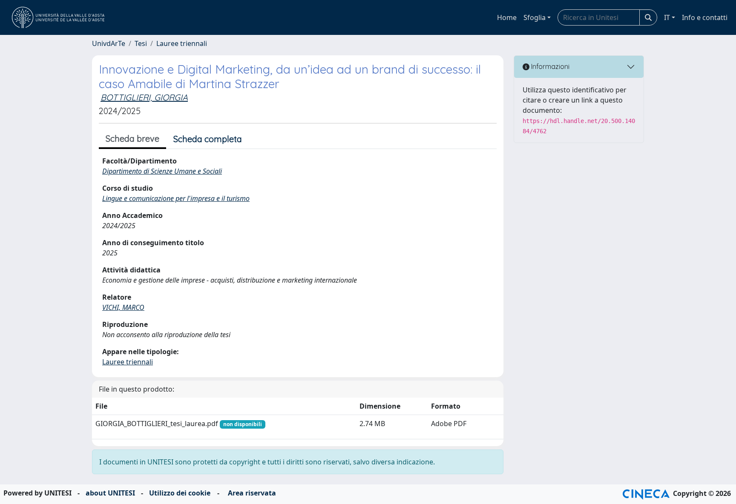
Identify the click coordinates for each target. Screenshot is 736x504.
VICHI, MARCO (123, 307)
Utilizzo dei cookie (179, 493)
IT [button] (667, 17)
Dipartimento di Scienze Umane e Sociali (162, 171)
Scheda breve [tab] (132, 138)
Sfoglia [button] (534, 17)
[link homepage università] (58, 17)
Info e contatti (704, 17)
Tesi (141, 43)
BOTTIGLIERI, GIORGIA (144, 97)
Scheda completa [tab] (207, 139)
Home (507, 17)
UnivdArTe (108, 43)
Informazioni (549, 66)
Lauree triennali (181, 43)
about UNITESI (110, 493)
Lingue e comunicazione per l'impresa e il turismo (176, 198)
